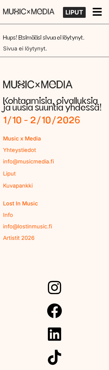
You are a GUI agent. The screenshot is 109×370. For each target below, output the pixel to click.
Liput (9, 173)
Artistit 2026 (19, 238)
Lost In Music (20, 203)
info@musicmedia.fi (28, 161)
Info (8, 215)
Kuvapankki (18, 185)
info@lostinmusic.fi (27, 226)
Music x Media (22, 138)
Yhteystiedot (19, 150)
